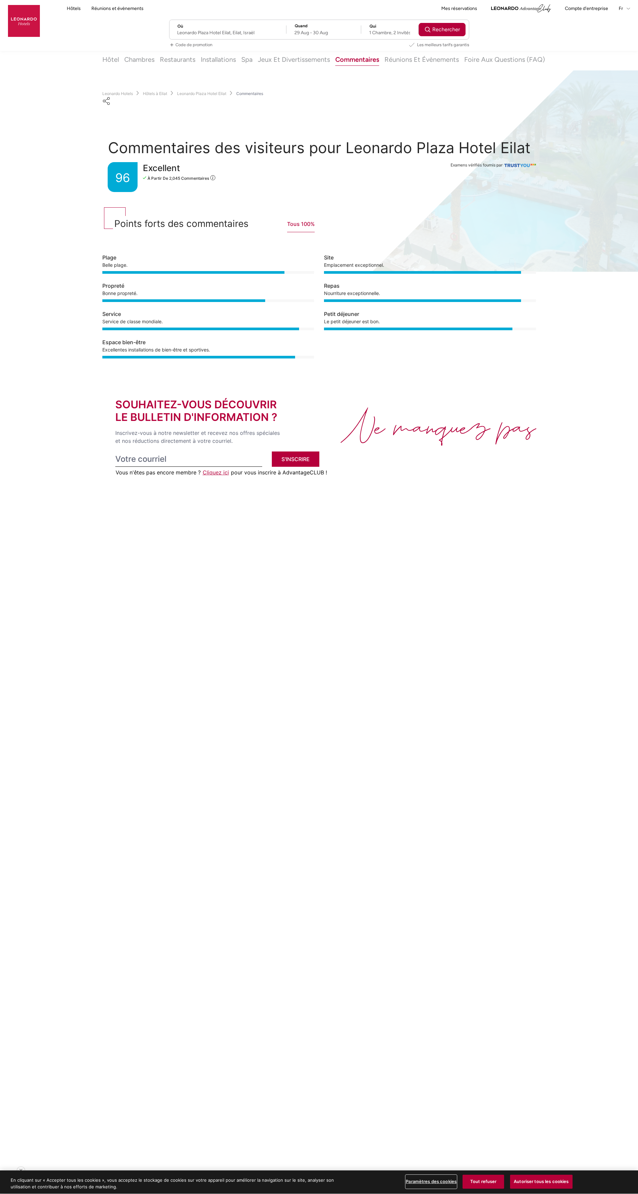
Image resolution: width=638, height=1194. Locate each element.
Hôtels (74, 8)
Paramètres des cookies (431, 1181)
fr (621, 8)
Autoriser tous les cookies (541, 1181)
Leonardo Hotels (117, 93)
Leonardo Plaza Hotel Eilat (201, 93)
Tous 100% (301, 224)
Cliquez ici (216, 472)
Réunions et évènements (117, 8)
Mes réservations (459, 8)
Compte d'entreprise (586, 8)
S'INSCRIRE (295, 459)
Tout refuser (483, 1181)
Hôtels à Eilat (155, 93)
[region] (319, 1182)
